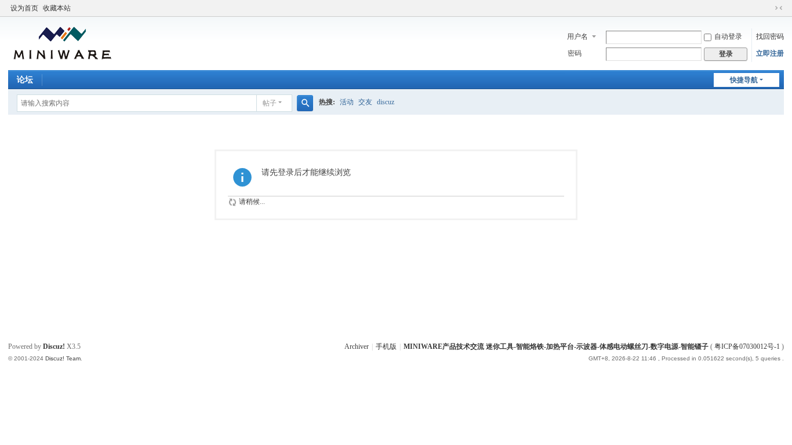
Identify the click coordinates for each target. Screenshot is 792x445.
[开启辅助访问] (768, 8)
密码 (575, 53)
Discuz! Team (63, 358)
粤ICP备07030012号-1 (747, 346)
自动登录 (728, 36)
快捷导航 (744, 80)
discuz (385, 102)
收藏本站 (57, 8)
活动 (347, 102)
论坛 (25, 79)
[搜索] (305, 103)
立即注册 (770, 53)
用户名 (577, 36)
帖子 (270, 103)
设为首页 (24, 8)
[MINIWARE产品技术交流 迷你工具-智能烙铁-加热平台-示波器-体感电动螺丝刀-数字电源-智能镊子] (62, 42)
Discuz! (54, 346)
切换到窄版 (778, 8)
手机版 (386, 346)
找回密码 (770, 36)
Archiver (356, 346)
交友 (365, 102)
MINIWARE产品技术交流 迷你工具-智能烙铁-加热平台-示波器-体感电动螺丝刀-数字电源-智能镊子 (556, 346)
